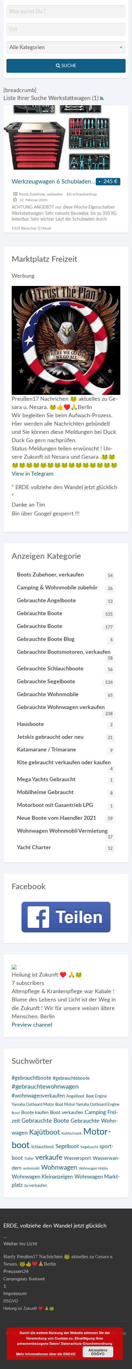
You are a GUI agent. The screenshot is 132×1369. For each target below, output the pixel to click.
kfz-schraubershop (82, 194)
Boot (16, 1113)
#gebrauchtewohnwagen (45, 1087)
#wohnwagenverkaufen (38, 1095)
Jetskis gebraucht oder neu (65, 737)
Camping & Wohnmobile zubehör (65, 588)
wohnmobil (31, 1168)
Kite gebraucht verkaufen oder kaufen (65, 764)
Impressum (15, 1293)
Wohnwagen (59, 1167)
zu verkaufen (35, 1185)
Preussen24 (16, 1271)
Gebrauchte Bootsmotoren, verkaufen (65, 654)
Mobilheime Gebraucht (65, 792)
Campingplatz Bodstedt (24, 1279)
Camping (95, 1112)
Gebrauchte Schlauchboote (65, 669)
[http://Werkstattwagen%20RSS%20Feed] (101, 98)
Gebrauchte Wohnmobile (65, 695)
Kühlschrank (71, 1133)
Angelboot (75, 1096)
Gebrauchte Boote (65, 614)
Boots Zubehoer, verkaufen (41, 194)
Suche (68, 66)
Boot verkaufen (66, 1112)
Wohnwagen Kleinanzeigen (42, 1176)
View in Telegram (32, 474)
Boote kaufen (35, 1112)
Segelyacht (89, 1147)
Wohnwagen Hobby (93, 1168)
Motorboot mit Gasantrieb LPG (65, 805)
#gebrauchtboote (31, 1078)
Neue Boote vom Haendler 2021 (65, 818)
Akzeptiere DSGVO (97, 1351)
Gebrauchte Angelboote (65, 601)
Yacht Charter (65, 848)
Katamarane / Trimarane (65, 750)
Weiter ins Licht (20, 1243)
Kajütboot (44, 1132)
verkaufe (48, 1157)
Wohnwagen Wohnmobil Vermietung (65, 833)
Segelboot (67, 1146)
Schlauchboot (42, 1147)
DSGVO (10, 1301)
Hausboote (65, 724)
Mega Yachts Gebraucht (65, 780)
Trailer (29, 1158)
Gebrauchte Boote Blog (65, 639)
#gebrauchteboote (71, 1078)
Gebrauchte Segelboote (65, 682)
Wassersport (77, 1158)
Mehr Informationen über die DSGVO (46, 1354)
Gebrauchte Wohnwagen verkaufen (65, 709)
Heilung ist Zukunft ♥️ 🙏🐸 (28, 1308)
